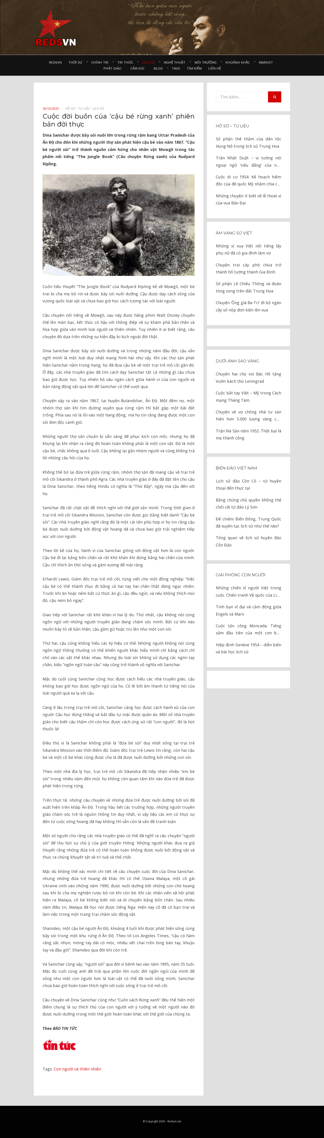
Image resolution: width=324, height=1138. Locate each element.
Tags (176, 68)
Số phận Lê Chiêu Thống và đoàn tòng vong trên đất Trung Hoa (248, 287)
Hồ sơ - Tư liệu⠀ (78, 108)
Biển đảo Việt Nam (236, 468)
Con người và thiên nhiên (77, 1069)
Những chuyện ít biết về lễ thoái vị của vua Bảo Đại (248, 199)
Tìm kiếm (194, 68)
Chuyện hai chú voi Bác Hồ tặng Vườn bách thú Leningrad (248, 377)
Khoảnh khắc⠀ (238, 62)
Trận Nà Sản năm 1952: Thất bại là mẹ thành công (248, 434)
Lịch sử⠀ (149, 62)
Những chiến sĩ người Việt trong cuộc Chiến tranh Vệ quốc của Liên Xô (248, 592)
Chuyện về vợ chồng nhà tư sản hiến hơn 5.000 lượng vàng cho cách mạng (248, 416)
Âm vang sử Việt (234, 233)
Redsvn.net (174, 1121)
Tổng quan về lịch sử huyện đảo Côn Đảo (248, 541)
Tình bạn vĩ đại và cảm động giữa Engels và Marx (248, 610)
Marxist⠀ (267, 62)
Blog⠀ (159, 68)
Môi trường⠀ (206, 62)
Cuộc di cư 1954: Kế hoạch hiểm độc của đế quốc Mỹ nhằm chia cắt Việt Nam (248, 181)
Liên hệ (214, 68)
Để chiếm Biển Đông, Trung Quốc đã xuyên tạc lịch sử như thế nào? (248, 522)
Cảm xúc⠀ (138, 68)
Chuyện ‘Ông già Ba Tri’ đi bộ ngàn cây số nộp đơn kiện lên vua (248, 306)
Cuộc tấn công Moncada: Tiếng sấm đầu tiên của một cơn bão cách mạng (248, 630)
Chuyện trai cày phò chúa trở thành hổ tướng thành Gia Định (248, 268)
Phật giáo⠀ (113, 68)
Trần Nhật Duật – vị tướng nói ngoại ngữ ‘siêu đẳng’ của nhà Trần (248, 162)
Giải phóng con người (240, 575)
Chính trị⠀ (101, 62)
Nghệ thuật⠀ (176, 62)
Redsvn (55, 62)
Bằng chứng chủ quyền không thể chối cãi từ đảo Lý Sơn (248, 503)
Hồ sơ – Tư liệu (232, 126)
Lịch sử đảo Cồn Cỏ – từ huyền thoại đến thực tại (248, 484)
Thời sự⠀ (76, 62)
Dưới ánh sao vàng (237, 361)
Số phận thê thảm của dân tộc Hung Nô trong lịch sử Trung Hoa (248, 142)
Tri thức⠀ (126, 62)
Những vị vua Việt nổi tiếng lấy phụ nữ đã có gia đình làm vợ (248, 249)
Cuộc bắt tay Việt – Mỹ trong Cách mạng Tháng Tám (248, 396)
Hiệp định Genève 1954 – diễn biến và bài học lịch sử (248, 648)
